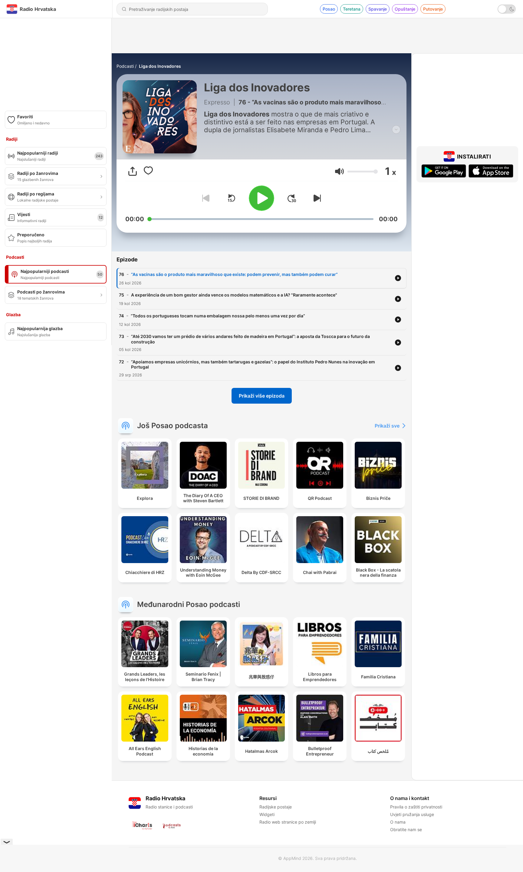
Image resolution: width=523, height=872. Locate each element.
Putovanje (433, 8)
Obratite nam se (406, 829)
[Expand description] (396, 129)
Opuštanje (405, 8)
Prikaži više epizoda (262, 396)
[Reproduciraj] (261, 198)
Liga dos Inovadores (160, 66)
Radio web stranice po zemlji (287, 821)
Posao (329, 8)
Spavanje (377, 8)
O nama (398, 821)
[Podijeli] (132, 171)
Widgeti (267, 814)
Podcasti (125, 66)
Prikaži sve (387, 426)
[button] (339, 171)
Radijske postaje (275, 806)
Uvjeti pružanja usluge (412, 814)
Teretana (351, 8)
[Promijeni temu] (507, 9)
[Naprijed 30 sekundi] (291, 198)
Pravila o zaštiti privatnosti (416, 806)
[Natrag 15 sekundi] (231, 198)
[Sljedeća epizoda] (316, 198)
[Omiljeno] (148, 171)
